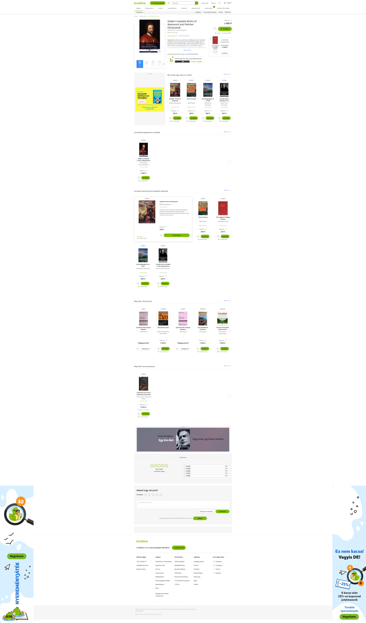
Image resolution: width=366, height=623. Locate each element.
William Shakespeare (175, 103)
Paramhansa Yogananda (207, 104)
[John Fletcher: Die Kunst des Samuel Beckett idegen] (183, 318)
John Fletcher (143, 163)
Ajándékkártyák (180, 565)
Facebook (219, 561)
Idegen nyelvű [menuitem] (196, 8)
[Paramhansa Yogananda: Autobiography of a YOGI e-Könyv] (207, 90)
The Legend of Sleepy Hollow (223, 218)
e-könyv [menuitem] (160, 8)
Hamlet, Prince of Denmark (175, 100)
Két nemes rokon (163, 327)
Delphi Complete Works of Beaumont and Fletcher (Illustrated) (143, 159)
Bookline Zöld (160, 565)
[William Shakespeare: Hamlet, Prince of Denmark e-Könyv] (175, 90)
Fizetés (196, 565)
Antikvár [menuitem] (184, 8)
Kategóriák (139, 12)
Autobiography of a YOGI (208, 100)
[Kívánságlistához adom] (215, 28)
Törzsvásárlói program (210, 12)
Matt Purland (191, 103)
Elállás (196, 584)
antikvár (163, 309)
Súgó (195, 581)
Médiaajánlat (160, 577)
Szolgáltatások (199, 561)
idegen (183, 309)
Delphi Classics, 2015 (172, 32)
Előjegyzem (145, 349)
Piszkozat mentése (206, 511)
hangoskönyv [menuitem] (172, 8)
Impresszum (160, 573)
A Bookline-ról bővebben (164, 561)
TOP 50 (177, 584)
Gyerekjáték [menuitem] (210, 7)
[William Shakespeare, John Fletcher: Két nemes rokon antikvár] (163, 318)
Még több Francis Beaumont (144, 366)
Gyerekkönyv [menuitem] (149, 8)
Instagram (219, 565)
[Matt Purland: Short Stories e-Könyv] (191, 90)
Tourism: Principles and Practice (222, 328)
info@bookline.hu (142, 565)
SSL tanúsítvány (139, 611)
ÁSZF (157, 588)
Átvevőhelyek (198, 573)
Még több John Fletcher (143, 301)
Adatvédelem (160, 584)
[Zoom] (159, 51)
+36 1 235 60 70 (141, 561)
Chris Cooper (222, 332)
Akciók (221, 12)
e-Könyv (175, 80)
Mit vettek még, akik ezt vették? (179, 75)
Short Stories (191, 99)
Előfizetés (228, 12)
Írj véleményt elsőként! (183, 36)
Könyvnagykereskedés (163, 581)
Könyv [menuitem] (138, 8)
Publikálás (222, 511)
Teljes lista (226, 74)
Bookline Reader (180, 569)
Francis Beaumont (143, 165)
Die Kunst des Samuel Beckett (143, 328)
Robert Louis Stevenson (224, 104)
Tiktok (218, 569)
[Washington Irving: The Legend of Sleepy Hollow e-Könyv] (223, 208)
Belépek (213, 3)
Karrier (158, 569)
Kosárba (226, 29)
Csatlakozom (179, 548)
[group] (139, 64)
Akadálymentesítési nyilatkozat (162, 595)
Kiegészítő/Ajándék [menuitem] (223, 8)
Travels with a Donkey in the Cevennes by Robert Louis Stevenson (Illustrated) (224, 100)
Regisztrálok (205, 3)
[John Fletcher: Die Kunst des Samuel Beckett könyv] (143, 318)
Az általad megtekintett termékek (147, 132)
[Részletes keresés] (168, 3)
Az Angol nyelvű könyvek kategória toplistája (151, 191)
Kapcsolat (197, 577)
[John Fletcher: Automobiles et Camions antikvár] (203, 318)
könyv (143, 309)
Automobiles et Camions (203, 328)
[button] (164, 64)
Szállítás (196, 569)
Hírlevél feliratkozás (181, 577)
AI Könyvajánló (159, 3)
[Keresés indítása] (196, 3)
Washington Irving (223, 221)
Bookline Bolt (141, 569)
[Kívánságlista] (219, 3)
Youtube (218, 573)
